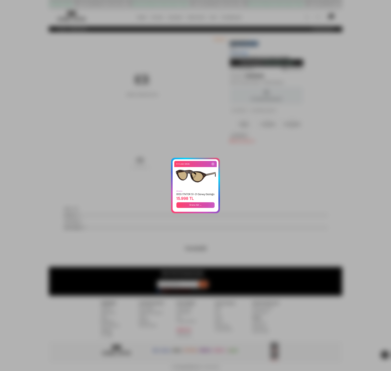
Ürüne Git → (195, 205)
